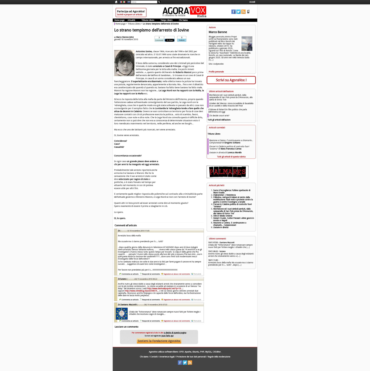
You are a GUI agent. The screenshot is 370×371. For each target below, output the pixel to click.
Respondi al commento (151, 274)
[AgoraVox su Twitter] (238, 13)
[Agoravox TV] (128, 2)
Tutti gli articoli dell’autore (219, 120)
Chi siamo (144, 357)
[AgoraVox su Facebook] (233, 13)
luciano (123, 279)
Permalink (197, 274)
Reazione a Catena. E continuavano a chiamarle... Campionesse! (229, 224)
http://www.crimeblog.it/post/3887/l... (142, 291)
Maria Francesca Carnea (231, 149)
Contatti (154, 357)
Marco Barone (122, 37)
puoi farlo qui (167, 336)
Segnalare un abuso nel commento (177, 274)
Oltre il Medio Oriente (222, 216)
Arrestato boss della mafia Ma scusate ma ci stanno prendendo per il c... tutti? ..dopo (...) (230, 263)
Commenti (159, 40)
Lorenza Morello (234, 152)
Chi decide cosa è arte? (219, 115)
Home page (119, 20)
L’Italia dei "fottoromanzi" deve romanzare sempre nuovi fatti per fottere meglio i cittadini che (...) (230, 246)
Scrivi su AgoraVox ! (231, 80)
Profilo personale (216, 72)
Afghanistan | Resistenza (224, 195)
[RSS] (243, 13)
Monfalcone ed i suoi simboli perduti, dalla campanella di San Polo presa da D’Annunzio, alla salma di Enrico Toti (230, 97)
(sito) (131, 37)
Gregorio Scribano (232, 142)
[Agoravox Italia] (124, 2)
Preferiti (182, 40)
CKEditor (217, 352)
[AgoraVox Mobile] (248, 13)
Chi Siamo (183, 20)
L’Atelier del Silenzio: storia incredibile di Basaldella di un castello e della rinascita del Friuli (231, 104)
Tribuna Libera (147, 20)
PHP (202, 352)
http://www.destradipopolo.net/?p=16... (165, 288)
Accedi (252, 2)
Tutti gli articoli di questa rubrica (231, 157)
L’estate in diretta (220, 227)
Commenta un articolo (130, 274)
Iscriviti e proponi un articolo (129, 14)
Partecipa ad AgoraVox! (131, 11)
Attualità (131, 20)
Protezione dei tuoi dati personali (191, 357)
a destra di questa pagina (175, 332)
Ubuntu (195, 352)
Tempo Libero (166, 20)
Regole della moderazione (219, 357)
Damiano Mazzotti (128, 304)
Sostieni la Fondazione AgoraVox (159, 341)
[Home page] (185, 16)
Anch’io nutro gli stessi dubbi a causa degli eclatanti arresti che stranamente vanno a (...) (231, 255)
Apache (188, 352)
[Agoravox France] (121, 2)
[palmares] (227, 177)
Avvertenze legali (166, 357)
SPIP (181, 352)
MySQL (208, 352)
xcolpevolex (218, 64)
